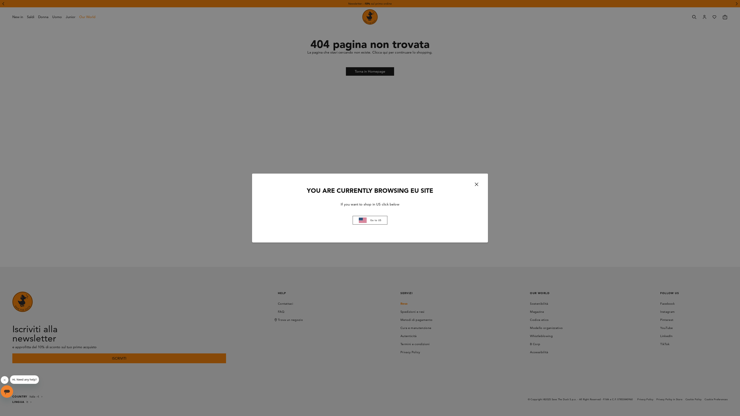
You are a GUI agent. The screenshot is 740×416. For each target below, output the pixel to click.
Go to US (375, 220)
